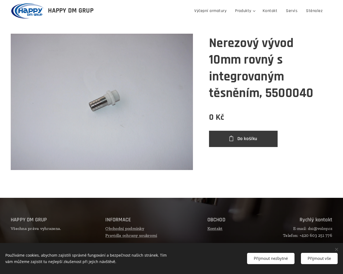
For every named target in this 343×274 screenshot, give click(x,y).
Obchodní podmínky (124, 228)
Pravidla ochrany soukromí (131, 235)
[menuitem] (212, 11)
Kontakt (215, 228)
